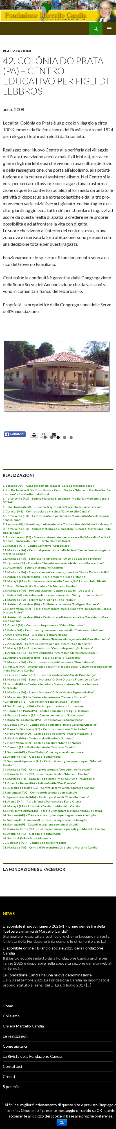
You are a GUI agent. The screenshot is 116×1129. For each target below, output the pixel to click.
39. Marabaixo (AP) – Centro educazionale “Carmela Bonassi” (44, 697)
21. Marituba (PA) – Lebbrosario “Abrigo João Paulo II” (39, 599)
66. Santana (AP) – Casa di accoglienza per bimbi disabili (41, 824)
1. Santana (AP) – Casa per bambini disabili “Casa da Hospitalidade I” (49, 485)
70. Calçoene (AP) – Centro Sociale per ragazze (34, 842)
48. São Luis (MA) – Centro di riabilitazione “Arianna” (38, 738)
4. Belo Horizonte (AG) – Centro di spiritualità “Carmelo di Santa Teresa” (52, 507)
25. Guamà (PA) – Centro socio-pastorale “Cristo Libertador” (43, 625)
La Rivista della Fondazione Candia (32, 1056)
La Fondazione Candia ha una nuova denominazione (47, 974)
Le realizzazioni (15, 1036)
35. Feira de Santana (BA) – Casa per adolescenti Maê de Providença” (49, 675)
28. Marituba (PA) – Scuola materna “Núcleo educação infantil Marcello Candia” (56, 639)
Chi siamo (11, 1015)
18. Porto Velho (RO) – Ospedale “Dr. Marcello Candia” (40, 586)
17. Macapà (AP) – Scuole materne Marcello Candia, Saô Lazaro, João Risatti (54, 581)
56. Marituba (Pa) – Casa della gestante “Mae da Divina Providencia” (49, 778)
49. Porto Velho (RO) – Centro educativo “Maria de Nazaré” (43, 742)
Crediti (9, 1076)
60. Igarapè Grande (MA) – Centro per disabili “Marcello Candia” (46, 797)
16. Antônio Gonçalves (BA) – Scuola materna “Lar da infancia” (44, 576)
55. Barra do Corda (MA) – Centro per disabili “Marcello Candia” (46, 774)
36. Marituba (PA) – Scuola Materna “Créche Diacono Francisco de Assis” (52, 679)
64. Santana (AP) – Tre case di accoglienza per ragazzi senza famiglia (49, 815)
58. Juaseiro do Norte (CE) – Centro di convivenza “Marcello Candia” (49, 787)
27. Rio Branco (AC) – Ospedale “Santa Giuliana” (35, 634)
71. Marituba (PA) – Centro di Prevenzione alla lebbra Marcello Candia (50, 847)
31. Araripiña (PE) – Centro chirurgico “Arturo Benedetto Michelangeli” (51, 652)
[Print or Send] (44, 434)
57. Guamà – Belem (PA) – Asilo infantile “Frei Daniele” (39, 783)
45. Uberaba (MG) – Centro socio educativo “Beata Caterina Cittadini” (50, 724)
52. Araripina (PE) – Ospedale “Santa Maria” (32, 756)
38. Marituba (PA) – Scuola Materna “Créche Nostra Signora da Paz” (48, 692)
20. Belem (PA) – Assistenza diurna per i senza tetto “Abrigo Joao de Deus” (53, 595)
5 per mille (12, 1086)
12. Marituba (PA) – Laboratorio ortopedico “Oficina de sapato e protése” (52, 558)
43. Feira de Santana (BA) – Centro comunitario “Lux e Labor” (43, 715)
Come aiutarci (15, 1046)
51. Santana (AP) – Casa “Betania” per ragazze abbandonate (43, 752)
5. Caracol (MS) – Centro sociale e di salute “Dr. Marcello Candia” (46, 511)
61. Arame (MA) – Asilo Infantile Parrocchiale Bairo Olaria (42, 801)
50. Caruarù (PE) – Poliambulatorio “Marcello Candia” (39, 747)
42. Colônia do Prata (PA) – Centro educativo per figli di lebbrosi (46, 710)
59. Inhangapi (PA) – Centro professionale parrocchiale (40, 792)
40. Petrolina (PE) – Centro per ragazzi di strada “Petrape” (42, 701)
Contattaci (12, 1066)
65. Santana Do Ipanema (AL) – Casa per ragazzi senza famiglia (45, 820)
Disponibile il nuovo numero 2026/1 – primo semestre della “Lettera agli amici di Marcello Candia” (54, 928)
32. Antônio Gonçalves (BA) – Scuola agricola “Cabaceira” (42, 657)
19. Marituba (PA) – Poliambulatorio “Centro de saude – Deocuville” (48, 590)
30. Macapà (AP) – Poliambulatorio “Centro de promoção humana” (48, 648)
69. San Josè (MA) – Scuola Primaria (27, 838)
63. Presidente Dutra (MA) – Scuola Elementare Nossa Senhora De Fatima (52, 810)
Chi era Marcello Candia (23, 1026)
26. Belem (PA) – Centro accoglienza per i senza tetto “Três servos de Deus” (53, 630)
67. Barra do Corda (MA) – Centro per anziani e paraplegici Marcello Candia (54, 829)
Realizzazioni (17, 51)
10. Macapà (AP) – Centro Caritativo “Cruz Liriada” (36, 545)
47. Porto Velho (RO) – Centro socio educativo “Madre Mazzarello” (48, 733)
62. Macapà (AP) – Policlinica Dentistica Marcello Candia (41, 806)
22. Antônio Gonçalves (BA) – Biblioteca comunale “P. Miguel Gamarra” (51, 604)
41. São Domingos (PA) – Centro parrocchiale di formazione (43, 706)
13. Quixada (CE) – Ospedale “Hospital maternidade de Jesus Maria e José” (53, 563)
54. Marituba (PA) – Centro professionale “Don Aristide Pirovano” (47, 769)
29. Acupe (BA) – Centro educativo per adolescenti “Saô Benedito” (47, 643)
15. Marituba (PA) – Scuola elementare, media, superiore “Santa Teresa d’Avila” (56, 572)
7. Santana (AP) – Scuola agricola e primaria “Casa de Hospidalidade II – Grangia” (57, 524)
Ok (62, 1123)
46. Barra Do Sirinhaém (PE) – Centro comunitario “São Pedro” (45, 729)
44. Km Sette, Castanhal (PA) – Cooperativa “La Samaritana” (43, 719)
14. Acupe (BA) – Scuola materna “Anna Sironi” (34, 567)
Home (8, 1005)
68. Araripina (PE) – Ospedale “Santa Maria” (32, 833)
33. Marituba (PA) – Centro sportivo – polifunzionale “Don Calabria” (48, 662)
